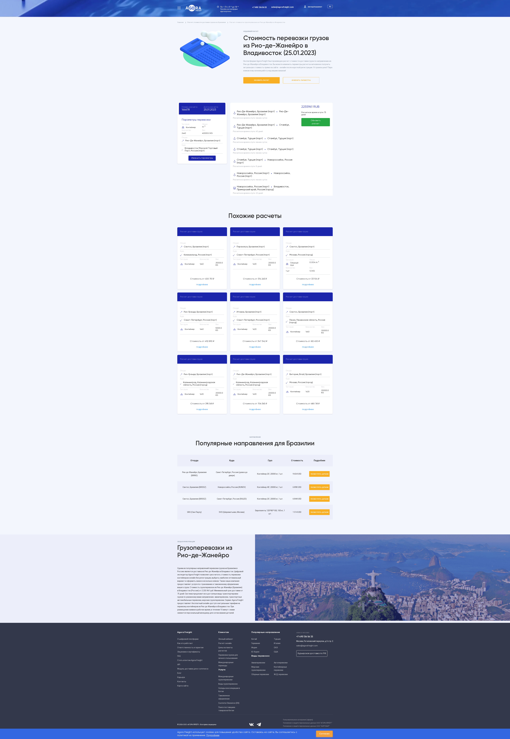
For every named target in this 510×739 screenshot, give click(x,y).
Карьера (181, 677)
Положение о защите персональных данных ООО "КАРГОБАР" (306, 726)
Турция (277, 639)
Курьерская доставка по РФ (312, 653)
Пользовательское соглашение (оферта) (298, 720)
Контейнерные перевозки (280, 668)
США (276, 652)
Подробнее (212, 735)
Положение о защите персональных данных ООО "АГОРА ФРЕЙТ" (307, 723)
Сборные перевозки (260, 674)
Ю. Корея (255, 652)
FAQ (179, 656)
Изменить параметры (301, 80)
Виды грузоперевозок (228, 684)
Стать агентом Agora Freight (189, 660)
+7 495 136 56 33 (259, 7)
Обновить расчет (261, 80)
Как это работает (185, 643)
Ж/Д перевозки (281, 674)
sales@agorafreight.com (282, 7)
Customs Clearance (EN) (228, 703)
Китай (254, 639)
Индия (254, 647)
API (178, 664)
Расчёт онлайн (225, 643)
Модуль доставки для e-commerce (192, 669)
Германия (255, 643)
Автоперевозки (281, 663)
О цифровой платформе (188, 639)
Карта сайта (182, 686)
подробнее (202, 285)
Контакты (181, 681)
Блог (179, 673)
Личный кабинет (315, 7)
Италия (277, 643)
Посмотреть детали (319, 474)
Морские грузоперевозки (258, 668)
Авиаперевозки (258, 663)
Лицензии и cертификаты (188, 652)
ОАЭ (276, 647)
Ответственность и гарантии (190, 647)
